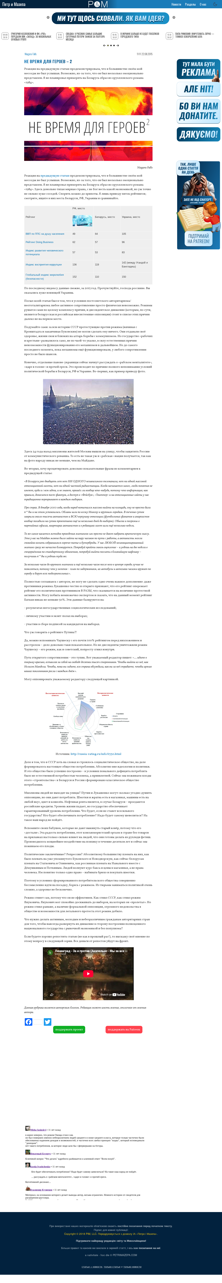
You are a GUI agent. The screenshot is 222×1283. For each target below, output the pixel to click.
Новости (176, 4)
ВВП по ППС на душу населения (45, 233)
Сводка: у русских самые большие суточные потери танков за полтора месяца (85, 36)
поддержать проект (69, 1030)
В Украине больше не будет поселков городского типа (140, 35)
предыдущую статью (54, 176)
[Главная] (97, 4)
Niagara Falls (31, 54)
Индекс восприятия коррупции (44, 264)
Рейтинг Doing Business (39, 242)
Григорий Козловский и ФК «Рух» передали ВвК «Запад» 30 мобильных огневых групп (31, 36)
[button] (104, 45)
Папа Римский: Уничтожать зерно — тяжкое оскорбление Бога (194, 35)
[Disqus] (88, 1079)
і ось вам (143, 1248)
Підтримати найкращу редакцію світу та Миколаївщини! (111, 1240)
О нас (203, 4)
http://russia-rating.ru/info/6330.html (96, 754)
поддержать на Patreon (124, 1030)
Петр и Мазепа (13, 4)
